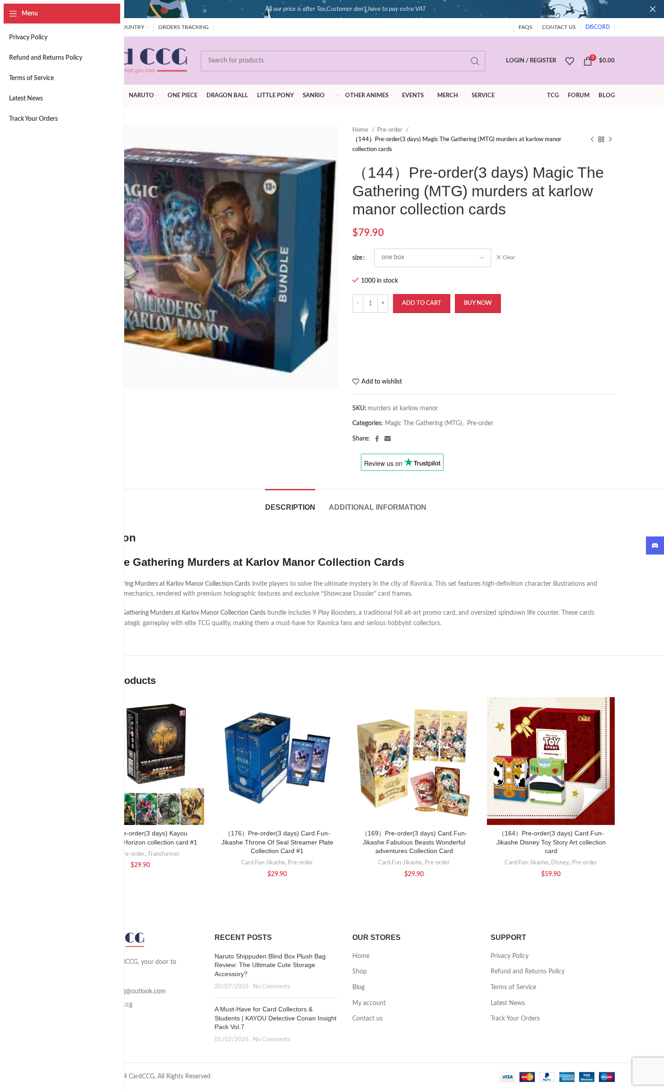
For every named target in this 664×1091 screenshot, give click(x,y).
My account (369, 1003)
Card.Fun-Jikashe (263, 862)
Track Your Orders (515, 1018)
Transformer (164, 854)
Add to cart (421, 303)
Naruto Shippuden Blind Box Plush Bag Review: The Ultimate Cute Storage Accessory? (270, 965)
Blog (358, 987)
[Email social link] (387, 439)
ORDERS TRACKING (183, 27)
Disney (560, 862)
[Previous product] (592, 139)
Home (360, 130)
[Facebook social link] (377, 439)
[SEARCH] (475, 61)
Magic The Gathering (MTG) (423, 423)
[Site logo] (131, 60)
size (357, 258)
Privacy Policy (509, 956)
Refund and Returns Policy (528, 971)
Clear (509, 257)
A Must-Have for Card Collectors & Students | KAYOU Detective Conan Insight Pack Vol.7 (276, 1018)
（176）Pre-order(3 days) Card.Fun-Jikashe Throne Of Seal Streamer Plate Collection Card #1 (277, 842)
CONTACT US (559, 27)
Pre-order (390, 130)
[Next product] (610, 139)
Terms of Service (513, 987)
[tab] (290, 503)
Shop (359, 971)
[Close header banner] (652, 9)
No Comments (271, 986)
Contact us (367, 1018)
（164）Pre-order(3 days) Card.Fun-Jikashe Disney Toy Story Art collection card (551, 842)
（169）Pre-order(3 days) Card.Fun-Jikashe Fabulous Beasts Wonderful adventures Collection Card (414, 842)
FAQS (526, 27)
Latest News (508, 1003)
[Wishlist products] (570, 61)
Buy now (478, 303)
